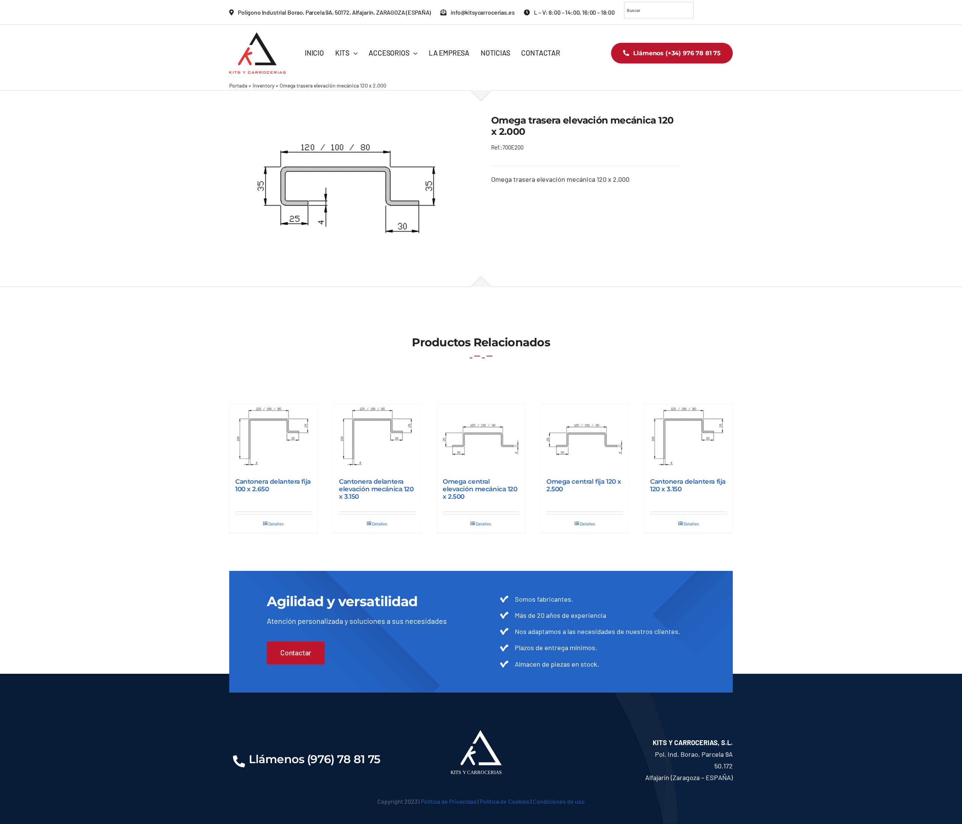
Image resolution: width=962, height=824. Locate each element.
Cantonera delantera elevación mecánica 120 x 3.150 (376, 489)
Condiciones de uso (559, 801)
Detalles (276, 523)
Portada (238, 85)
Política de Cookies (504, 801)
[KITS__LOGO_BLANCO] (481, 733)
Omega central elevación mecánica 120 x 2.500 (480, 489)
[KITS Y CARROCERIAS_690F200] (350, 188)
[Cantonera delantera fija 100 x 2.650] (274, 437)
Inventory (263, 85)
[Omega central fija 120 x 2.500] (585, 437)
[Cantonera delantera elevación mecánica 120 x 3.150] (377, 437)
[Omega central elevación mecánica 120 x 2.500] (481, 437)
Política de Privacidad (448, 801)
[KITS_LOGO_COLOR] (257, 36)
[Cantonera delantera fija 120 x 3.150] (688, 437)
